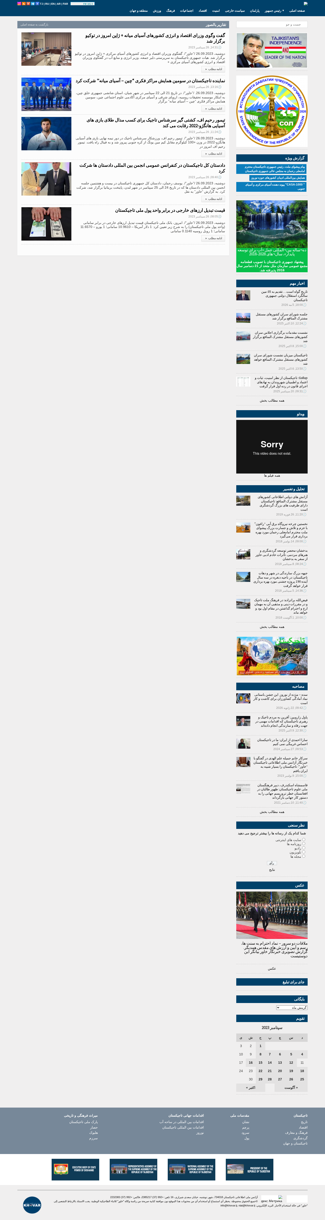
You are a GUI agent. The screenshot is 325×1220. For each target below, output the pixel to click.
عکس (272, 968)
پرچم (245, 1127)
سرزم (93, 1138)
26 (291, 1079)
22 (260, 1071)
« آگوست (291, 1087)
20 (280, 1071)
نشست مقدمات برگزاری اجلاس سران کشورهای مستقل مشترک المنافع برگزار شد (280, 336)
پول (246, 1138)
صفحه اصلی (297, 10)
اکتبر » (250, 1087)
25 (302, 1079)
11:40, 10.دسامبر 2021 (290, 802)
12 (291, 1062)
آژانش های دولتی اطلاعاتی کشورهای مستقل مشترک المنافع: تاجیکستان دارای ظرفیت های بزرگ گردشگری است (283, 503)
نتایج (272, 870)
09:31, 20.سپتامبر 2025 (289, 391)
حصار (94, 1127)
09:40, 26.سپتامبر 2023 (205, 177)
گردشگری (300, 1138)
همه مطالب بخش (272, 400)
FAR (65, 3)
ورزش (157, 10)
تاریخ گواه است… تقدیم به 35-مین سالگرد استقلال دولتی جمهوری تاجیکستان (284, 295)
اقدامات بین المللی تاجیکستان (183, 1127)
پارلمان (255, 10)
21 (270, 1071)
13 (280, 1062)
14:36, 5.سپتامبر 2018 (290, 590)
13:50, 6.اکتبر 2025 (292, 368)
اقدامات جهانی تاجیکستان (186, 1115)
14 (270, 1062)
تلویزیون (295, 852)
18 (302, 1071)
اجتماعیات (186, 10)
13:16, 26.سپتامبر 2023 (205, 87)
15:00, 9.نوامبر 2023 (291, 775)
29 (260, 1079)
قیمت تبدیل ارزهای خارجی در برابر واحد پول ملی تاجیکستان (170, 210)
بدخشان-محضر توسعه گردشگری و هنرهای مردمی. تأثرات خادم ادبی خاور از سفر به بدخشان (282, 554)
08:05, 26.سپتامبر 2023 (205, 216)
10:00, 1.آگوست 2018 (291, 617)
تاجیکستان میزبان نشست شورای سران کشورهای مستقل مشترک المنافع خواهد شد (281, 359)
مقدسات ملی (239, 1115)
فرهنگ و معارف (296, 1132)
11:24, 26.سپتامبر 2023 (205, 132)
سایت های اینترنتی (288, 840)
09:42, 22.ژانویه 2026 (291, 708)
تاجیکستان (301, 1115)
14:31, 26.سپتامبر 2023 (205, 47)
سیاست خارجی (235, 10)
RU (47, 3)
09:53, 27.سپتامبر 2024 (289, 749)
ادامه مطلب (214, 69)
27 (280, 1079)
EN (53, 3)
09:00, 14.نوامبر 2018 (291, 541)
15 (260, 1062)
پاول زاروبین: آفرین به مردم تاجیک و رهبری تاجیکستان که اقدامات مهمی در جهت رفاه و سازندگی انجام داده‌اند (281, 721)
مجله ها (296, 856)
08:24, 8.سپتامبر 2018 (290, 564)
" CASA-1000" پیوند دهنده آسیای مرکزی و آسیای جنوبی (275, 187)
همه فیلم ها (272, 475)
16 (251, 1062)
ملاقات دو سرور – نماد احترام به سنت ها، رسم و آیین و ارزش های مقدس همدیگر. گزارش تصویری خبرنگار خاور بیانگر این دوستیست (274, 949)
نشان (245, 1122)
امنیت (216, 10)
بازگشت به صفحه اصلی (34, 24)
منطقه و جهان (139, 10)
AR (59, 3)
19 (291, 1071)
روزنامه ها (294, 844)
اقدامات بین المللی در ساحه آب (181, 1122)
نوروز (200, 1132)
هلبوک (93, 1132)
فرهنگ (170, 10)
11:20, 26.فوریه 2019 (291, 514)
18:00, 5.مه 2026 (293, 305)
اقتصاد (203, 10)
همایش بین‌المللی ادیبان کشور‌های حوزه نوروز (278, 177)
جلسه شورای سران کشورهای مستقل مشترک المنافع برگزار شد (282, 316)
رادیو (298, 848)
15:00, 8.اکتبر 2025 (292, 346)
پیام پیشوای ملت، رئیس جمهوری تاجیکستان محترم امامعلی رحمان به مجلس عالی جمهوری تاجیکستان (275, 169)
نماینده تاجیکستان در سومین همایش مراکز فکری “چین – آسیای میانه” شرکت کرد (150, 80)
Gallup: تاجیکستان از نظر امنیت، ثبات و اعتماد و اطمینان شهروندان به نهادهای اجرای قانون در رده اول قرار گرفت (281, 382)
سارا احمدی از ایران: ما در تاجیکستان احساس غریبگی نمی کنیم (282, 742)
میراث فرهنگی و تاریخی (81, 1115)
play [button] (77, 4)
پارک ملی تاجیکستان (83, 1122)
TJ (41, 3)
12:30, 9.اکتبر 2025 (292, 730)
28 (270, 1079)
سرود (245, 1132)
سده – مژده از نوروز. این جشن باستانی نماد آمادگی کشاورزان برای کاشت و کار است (280, 698)
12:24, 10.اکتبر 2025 (291, 323)
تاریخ (304, 1122)
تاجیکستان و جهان (295, 1143)
